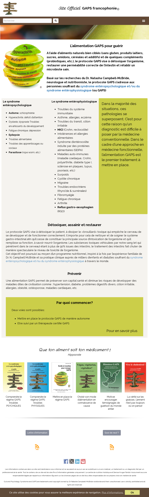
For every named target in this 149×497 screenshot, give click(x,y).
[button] (143, 20)
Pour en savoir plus (122, 331)
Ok (132, 492)
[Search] (55, 20)
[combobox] (27, 20)
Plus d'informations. (112, 492)
